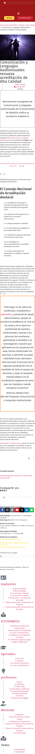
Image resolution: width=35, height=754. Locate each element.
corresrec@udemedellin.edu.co (10, 539)
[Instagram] (7, 510)
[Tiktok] (12, 510)
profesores (8, 677)
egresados (6, 314)
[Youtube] (17, 510)
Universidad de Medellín (9, 25)
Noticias (22, 25)
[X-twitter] (21, 510)
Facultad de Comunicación (11, 443)
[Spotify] (31, 510)
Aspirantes (8, 584)
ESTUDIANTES (10, 621)
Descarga (21, 166)
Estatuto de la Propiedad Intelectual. (12, 547)
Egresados (8, 654)
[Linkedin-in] (26, 510)
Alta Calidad (30, 25)
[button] (18, 13)
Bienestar (8, 710)
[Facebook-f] (2, 510)
